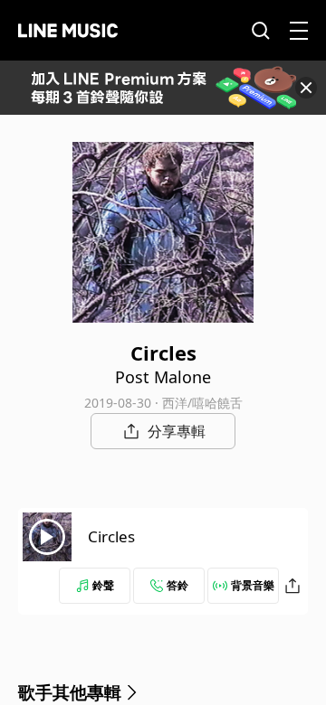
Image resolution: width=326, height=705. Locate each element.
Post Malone (163, 377)
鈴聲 (103, 585)
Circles (111, 536)
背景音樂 (252, 585)
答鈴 (177, 585)
